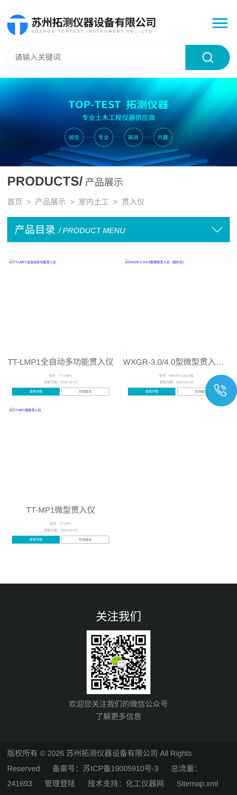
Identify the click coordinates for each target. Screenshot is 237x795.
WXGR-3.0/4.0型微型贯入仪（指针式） (176, 362)
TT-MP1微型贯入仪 (60, 510)
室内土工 (93, 202)
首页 (14, 202)
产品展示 (50, 202)
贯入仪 (133, 202)
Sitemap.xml (197, 783)
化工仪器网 (145, 783)
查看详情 (35, 391)
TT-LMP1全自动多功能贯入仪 (60, 362)
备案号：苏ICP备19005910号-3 (105, 768)
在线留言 (85, 391)
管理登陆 (60, 783)
